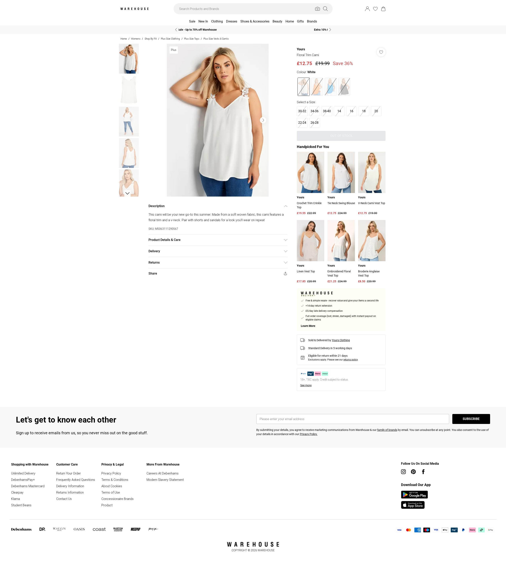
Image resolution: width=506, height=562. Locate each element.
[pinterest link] (413, 471)
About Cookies (111, 486)
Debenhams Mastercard (28, 486)
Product (107, 505)
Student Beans (21, 505)
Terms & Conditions (114, 480)
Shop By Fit (151, 38)
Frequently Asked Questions (75, 480)
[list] (218, 120)
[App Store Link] (414, 500)
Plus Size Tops (191, 38)
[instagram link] (403, 471)
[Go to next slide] (263, 120)
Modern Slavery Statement (165, 480)
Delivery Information (70, 486)
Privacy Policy (111, 473)
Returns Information (70, 492)
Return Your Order (68, 473)
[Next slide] (330, 29)
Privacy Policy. (309, 434)
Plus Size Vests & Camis (216, 38)
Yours (301, 49)
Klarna (15, 499)
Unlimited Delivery (23, 473)
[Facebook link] (423, 471)
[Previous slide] (176, 29)
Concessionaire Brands (117, 499)
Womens (135, 38)
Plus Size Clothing (170, 38)
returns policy (350, 359)
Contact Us (64, 499)
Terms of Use (110, 492)
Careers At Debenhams (163, 473)
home (123, 38)
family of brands (387, 429)
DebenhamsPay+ (23, 480)
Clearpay (17, 492)
